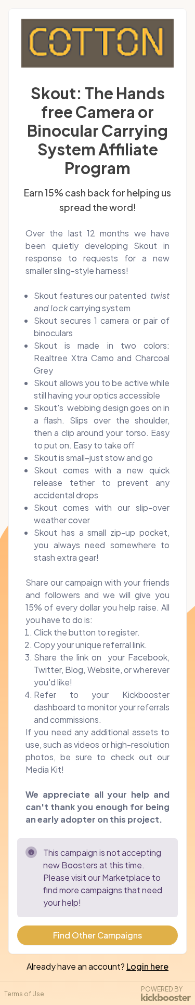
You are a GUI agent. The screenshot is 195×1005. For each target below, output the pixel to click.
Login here (147, 966)
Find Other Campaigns (97, 935)
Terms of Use (24, 994)
